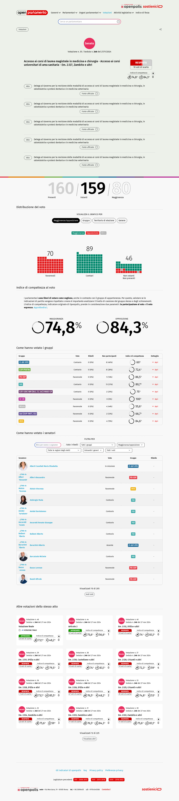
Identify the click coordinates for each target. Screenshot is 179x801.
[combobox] (89, 21)
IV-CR (22, 399)
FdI (20, 384)
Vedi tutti (89, 594)
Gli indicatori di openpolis (68, 770)
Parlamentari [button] (69, 12)
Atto (28, 86)
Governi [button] (54, 12)
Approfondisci (40, 307)
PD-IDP (22, 377)
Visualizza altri (89, 739)
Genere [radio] (122, 220)
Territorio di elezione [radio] (104, 220)
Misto (22, 406)
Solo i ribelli (72, 444)
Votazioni (107, 12)
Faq (85, 770)
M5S (21, 421)
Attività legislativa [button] (122, 12)
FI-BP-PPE (24, 362)
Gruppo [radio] (86, 220)
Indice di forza (142, 12)
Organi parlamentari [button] (89, 12)
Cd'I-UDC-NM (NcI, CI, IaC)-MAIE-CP (35, 391)
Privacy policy (96, 770)
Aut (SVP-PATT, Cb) (27, 413)
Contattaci (106, 789)
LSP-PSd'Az (24, 369)
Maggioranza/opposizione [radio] (66, 220)
